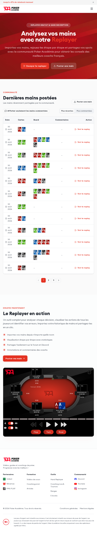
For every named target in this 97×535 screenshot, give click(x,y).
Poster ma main (14, 358)
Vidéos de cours (33, 479)
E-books (54, 496)
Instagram (82, 488)
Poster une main (65, 66)
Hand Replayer (57, 479)
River (61, 432)
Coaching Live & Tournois (57, 485)
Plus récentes (67, 111)
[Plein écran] (89, 372)
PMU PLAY (11, 488)
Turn (48, 432)
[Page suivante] (58, 280)
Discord (81, 479)
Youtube (81, 484)
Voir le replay (84, 129)
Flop (36, 432)
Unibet (9, 479)
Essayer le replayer (36, 66)
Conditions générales (69, 508)
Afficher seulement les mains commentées (27, 111)
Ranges (54, 491)
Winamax (10, 484)
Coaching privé (33, 484)
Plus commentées (84, 111)
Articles (30, 488)
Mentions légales (87, 508)
